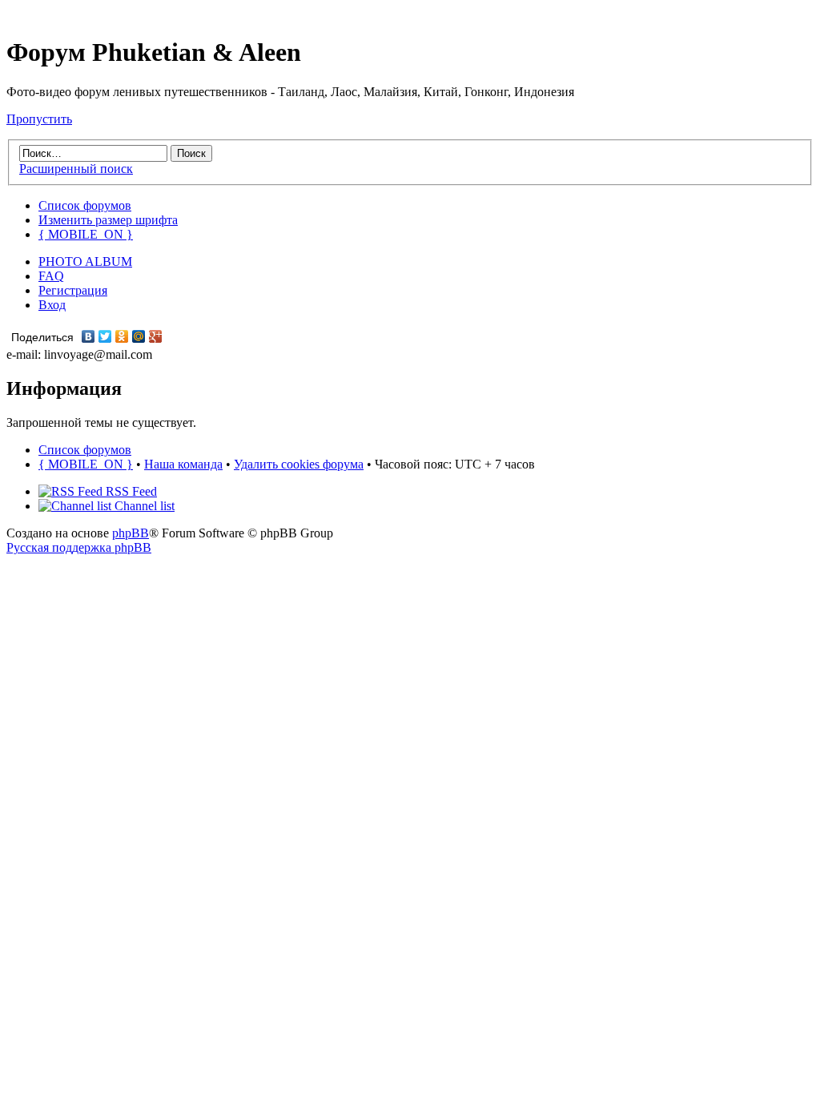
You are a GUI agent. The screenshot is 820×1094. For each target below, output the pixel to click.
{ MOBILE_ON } (85, 234)
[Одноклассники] (122, 336)
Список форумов (84, 205)
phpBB (130, 533)
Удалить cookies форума (299, 464)
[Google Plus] (155, 336)
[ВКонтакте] (88, 336)
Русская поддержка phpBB (78, 547)
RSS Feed (129, 491)
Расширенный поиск (76, 168)
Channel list (143, 506)
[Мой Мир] (139, 336)
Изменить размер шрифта (108, 220)
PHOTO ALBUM (85, 261)
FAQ (51, 276)
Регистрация (72, 290)
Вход (52, 305)
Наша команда (183, 464)
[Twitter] (105, 336)
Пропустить (39, 119)
